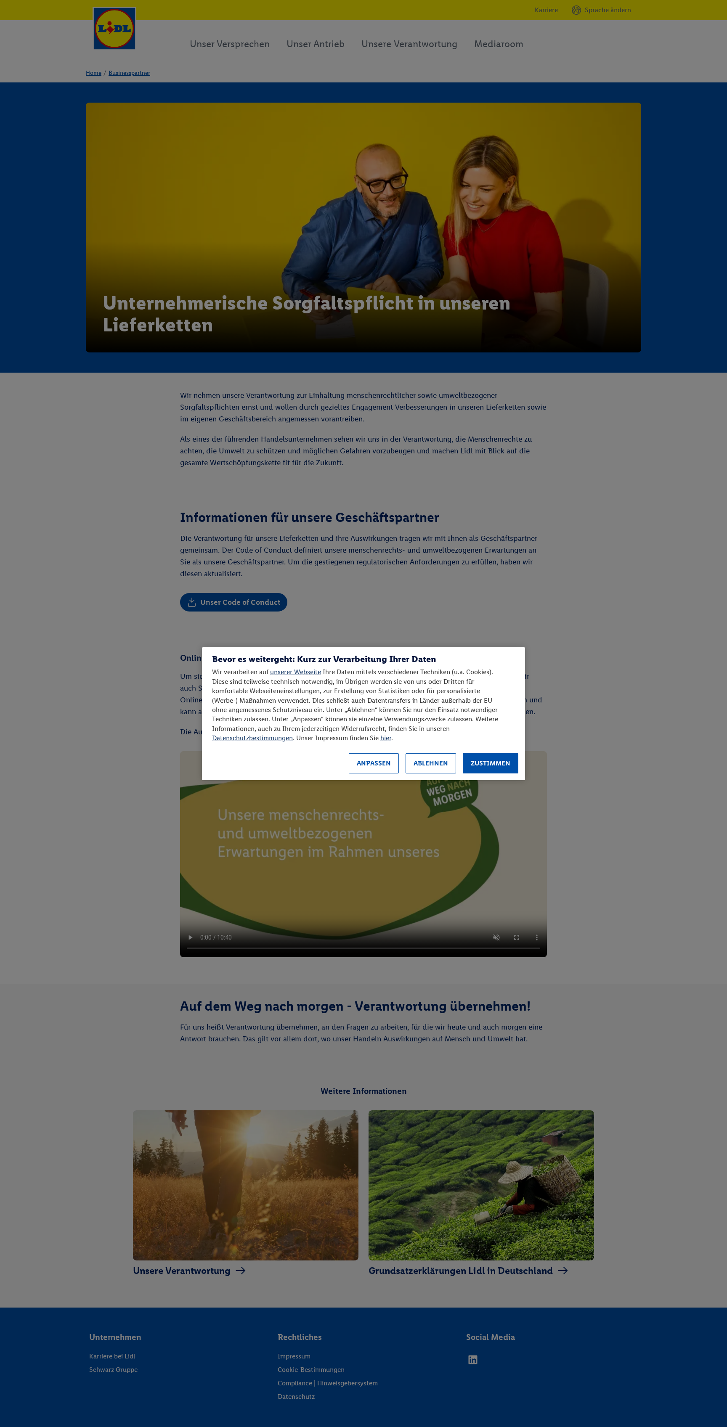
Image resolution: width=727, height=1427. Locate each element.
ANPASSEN (374, 763)
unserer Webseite (295, 672)
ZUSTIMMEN (490, 763)
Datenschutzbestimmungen (252, 738)
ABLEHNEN (431, 763)
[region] (363, 713)
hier (385, 738)
